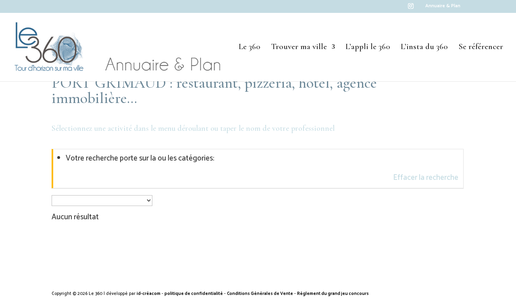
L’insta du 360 (424, 48)
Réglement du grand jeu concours (333, 293)
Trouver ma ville (299, 48)
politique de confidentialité (193, 293)
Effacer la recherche (425, 177)
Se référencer (480, 48)
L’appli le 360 (367, 48)
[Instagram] (411, 8)
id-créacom (148, 293)
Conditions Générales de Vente (260, 293)
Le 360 (249, 48)
